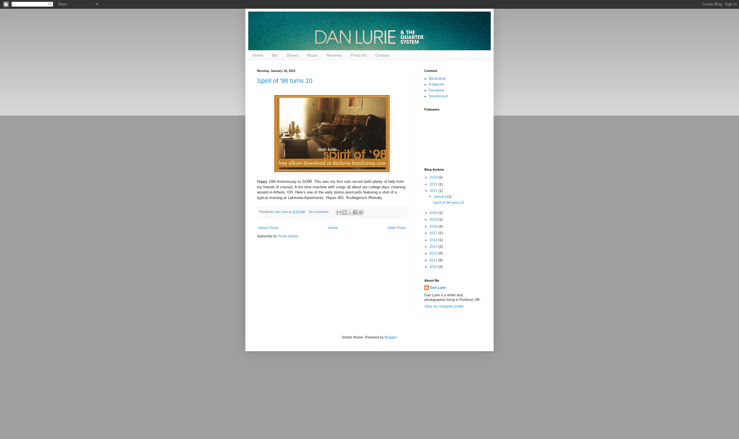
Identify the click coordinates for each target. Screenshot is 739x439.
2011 (434, 260)
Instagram (436, 84)
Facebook (436, 90)
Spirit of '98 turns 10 (284, 80)
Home (257, 55)
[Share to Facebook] (355, 212)
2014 (434, 240)
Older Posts (396, 228)
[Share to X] (350, 212)
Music (312, 55)
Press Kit (358, 55)
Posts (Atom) (288, 236)
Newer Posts (268, 228)
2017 (434, 233)
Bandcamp (437, 79)
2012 (434, 253)
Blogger (391, 337)
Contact (382, 55)
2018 (434, 226)
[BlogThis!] (344, 212)
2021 (434, 191)
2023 (434, 177)
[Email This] (339, 212)
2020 (434, 213)
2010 (434, 267)
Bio (275, 55)
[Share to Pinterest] (361, 212)
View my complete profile (444, 306)
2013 (434, 247)
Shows (292, 55)
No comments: (319, 211)
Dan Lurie (438, 288)
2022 (434, 184)
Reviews (334, 55)
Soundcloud (438, 96)
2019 (434, 219)
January (440, 197)
